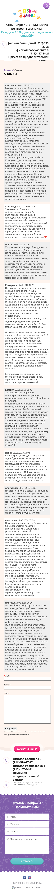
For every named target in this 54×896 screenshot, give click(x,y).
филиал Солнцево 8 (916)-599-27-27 (28, 44)
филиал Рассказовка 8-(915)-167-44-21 (32, 51)
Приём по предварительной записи (28, 58)
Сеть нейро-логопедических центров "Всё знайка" (27, 26)
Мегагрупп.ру (35, 887)
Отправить (27, 861)
